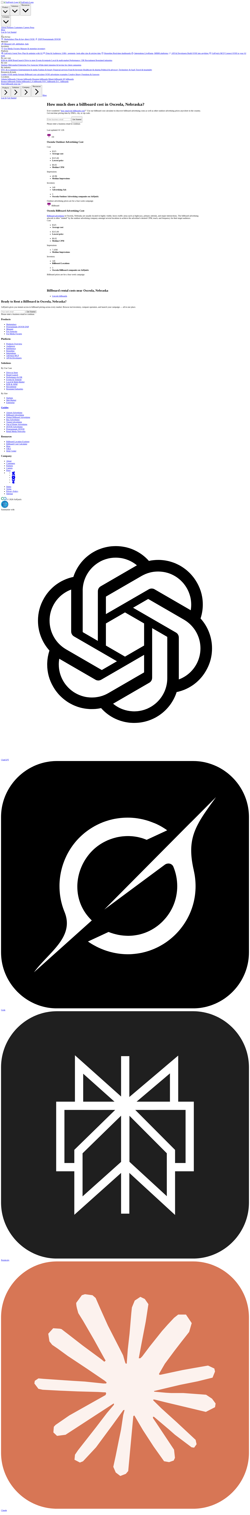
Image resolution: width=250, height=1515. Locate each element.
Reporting (10, 351)
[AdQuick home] (19, 2)
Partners (9, 466)
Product (5, 7)
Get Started (11, 32)
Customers (10, 463)
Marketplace (11, 324)
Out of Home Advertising (16, 424)
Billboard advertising (55, 216)
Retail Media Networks (15, 431)
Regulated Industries (14, 389)
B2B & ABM (11, 384)
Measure (9, 329)
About (8, 461)
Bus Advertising (13, 420)
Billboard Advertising (15, 415)
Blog (3, 30)
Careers (9, 468)
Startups (9, 398)
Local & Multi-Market (15, 382)
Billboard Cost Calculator (16, 444)
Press (8, 470)
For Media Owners (14, 334)
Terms (8, 489)
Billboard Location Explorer (17, 441)
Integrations (11, 353)
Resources (25, 5)
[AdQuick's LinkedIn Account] (13, 475)
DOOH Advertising (14, 427)
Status (8, 487)
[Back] (2, 2)
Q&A (8, 449)
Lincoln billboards (59, 296)
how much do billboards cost (73, 111)
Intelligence (11, 348)
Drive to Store (12, 372)
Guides (4, 407)
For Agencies (11, 331)
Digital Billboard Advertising (18, 417)
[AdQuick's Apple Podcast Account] (13, 482)
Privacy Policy (12, 491)
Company (6, 17)
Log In (4, 32)
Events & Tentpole (14, 379)
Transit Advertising (14, 422)
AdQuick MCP (12, 355)
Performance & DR (14, 377)
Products (5, 88)
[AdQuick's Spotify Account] (13, 480)
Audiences (10, 346)
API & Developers (14, 358)
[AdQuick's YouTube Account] (13, 477)
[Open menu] (2, 35)
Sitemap (9, 494)
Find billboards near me (11, 84)
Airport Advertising (14, 413)
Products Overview (14, 344)
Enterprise (10, 402)
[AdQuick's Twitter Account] (13, 473)
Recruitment (11, 387)
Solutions (14, 6)
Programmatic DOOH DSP (17, 327)
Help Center (11, 451)
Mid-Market (11, 400)
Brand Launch (12, 375)
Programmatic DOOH (15, 429)
